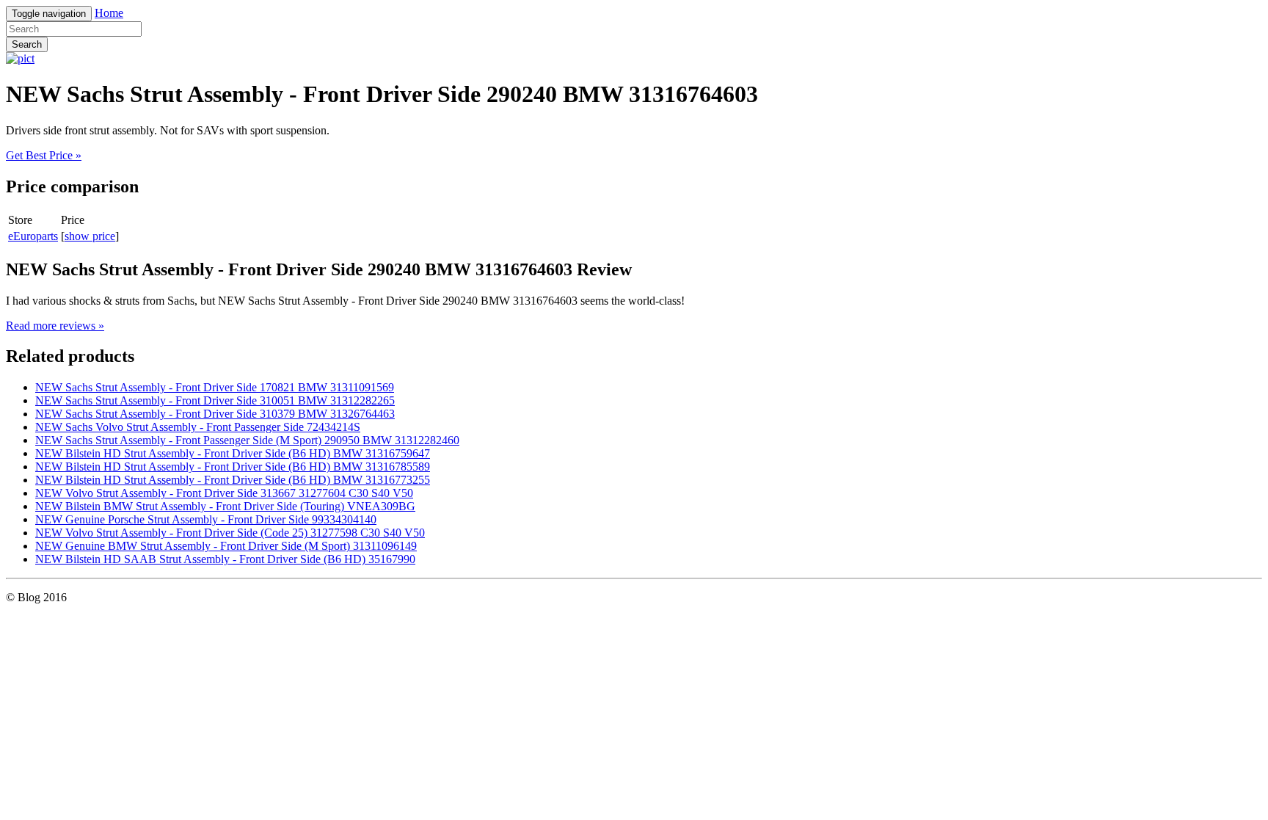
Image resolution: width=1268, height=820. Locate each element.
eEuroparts (33, 236)
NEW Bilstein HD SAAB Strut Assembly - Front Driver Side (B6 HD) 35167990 (225, 559)
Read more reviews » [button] (55, 325)
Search (27, 44)
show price (90, 236)
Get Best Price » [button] (43, 155)
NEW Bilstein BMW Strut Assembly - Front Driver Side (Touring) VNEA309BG (225, 506)
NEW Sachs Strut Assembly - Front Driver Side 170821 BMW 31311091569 (214, 387)
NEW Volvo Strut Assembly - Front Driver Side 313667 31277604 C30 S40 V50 (224, 493)
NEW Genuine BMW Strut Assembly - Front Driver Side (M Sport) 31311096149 (226, 546)
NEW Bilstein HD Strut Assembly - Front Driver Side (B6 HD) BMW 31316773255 (232, 480)
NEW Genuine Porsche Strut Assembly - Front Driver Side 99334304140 (205, 519)
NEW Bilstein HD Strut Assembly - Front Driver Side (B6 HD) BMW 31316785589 (232, 466)
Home (109, 13)
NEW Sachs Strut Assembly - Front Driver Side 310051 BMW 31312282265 (215, 400)
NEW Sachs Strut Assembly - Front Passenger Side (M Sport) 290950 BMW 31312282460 (247, 440)
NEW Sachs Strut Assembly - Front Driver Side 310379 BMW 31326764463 (215, 413)
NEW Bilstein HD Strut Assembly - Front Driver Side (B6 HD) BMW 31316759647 (232, 453)
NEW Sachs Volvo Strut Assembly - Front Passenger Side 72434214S (197, 427)
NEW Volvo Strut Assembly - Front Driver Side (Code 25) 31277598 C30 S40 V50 (230, 532)
